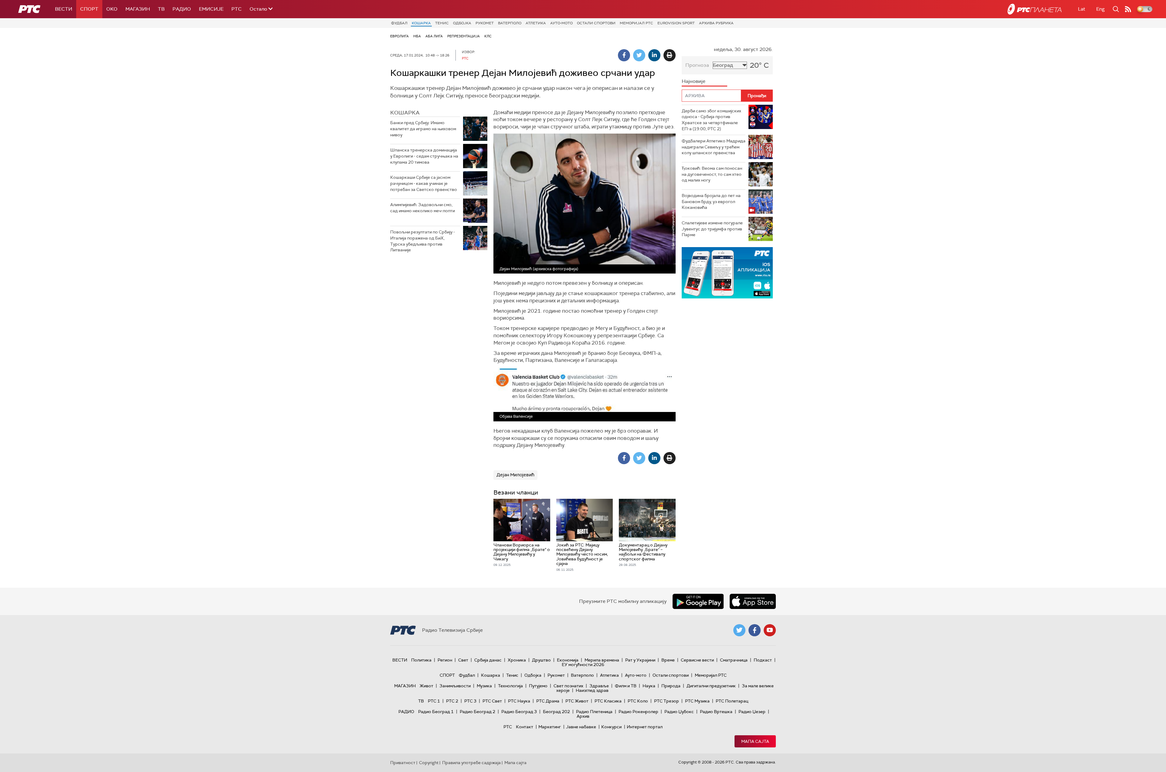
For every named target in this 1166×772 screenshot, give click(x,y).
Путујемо (538, 686)
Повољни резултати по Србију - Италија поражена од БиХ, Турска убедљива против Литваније (422, 241)
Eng (1100, 9)
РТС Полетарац (732, 701)
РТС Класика (608, 701)
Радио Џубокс (679, 711)
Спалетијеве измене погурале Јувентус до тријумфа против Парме (712, 228)
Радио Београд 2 (477, 711)
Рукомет (485, 23)
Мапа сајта (755, 741)
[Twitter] (639, 55)
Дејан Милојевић (515, 475)
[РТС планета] (1034, 9)
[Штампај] (669, 55)
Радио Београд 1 (436, 711)
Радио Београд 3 (519, 711)
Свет (463, 660)
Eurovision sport (676, 23)
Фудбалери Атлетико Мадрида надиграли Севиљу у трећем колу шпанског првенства (713, 146)
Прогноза (697, 65)
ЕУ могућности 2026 (583, 664)
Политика (421, 660)
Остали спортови (596, 23)
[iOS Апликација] (727, 272)
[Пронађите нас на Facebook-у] (754, 630)
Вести (63, 9)
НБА (417, 36)
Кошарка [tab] (405, 112)
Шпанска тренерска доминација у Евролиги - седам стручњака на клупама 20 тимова (424, 156)
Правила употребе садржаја (471, 762)
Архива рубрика (716, 23)
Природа (670, 686)
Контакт (524, 726)
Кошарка (421, 23)
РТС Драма (547, 701)
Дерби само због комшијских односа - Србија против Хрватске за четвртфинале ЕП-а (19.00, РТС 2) (711, 119)
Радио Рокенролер (638, 711)
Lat (1081, 9)
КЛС (488, 36)
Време (668, 660)
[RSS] (1128, 9)
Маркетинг (549, 726)
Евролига (399, 36)
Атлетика (536, 23)
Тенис (442, 23)
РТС (236, 9)
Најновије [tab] (693, 81)
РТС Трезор (666, 701)
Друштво (541, 660)
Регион (445, 660)
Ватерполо (509, 23)
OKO (112, 9)
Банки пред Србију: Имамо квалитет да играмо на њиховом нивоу (423, 128)
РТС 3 (470, 701)
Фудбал (399, 23)
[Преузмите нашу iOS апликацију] (753, 601)
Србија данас (488, 660)
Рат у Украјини (640, 660)
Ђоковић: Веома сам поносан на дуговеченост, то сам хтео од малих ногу (712, 174)
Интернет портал (645, 726)
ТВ (161, 9)
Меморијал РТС (636, 23)
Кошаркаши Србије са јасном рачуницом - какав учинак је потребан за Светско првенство (423, 183)
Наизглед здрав (592, 690)
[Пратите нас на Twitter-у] (739, 630)
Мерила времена (602, 660)
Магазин (137, 9)
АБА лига (434, 36)
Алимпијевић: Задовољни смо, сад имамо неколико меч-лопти (422, 207)
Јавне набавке (581, 726)
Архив (583, 716)
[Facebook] (624, 55)
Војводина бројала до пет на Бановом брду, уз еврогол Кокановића (711, 201)
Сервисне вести (697, 660)
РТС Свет (492, 701)
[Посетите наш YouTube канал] (770, 630)
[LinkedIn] (654, 55)
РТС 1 (434, 701)
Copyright (428, 762)
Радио (181, 9)
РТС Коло (638, 701)
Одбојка (462, 23)
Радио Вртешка (716, 711)
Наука (649, 686)
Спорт (89, 9)
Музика (484, 686)
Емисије (211, 9)
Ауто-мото (561, 23)
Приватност (402, 762)
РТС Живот (576, 701)
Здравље (599, 686)
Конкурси (611, 726)
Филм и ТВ (625, 686)
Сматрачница (734, 660)
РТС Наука (519, 701)
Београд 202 (556, 711)
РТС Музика (697, 701)
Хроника (517, 660)
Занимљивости (455, 686)
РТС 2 (452, 701)
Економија (567, 660)
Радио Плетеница (594, 711)
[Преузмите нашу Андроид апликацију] (698, 601)
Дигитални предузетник (711, 686)
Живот (426, 686)
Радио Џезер (751, 711)
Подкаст (763, 660)
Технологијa (510, 686)
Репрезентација (463, 36)
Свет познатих (568, 686)
